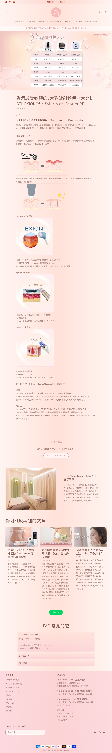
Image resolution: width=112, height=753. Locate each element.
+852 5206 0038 (44, 648)
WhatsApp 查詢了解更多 (56, 455)
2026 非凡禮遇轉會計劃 (13, 684)
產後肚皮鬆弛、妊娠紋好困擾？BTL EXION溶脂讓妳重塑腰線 (21, 553)
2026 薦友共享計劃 (12, 688)
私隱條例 (8, 707)
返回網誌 (58, 442)
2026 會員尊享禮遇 (12, 680)
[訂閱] (42, 732)
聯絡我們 (8, 695)
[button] (7, 12)
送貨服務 (8, 699)
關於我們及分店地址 (12, 691)
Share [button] (20, 115)
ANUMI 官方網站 (63, 705)
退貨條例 (8, 711)
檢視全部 (56, 612)
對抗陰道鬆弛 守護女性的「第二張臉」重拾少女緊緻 (55, 553)
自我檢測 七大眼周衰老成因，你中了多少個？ (90, 551)
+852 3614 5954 (47, 645)
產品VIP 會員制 (10, 703)
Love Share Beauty (52, 750)
